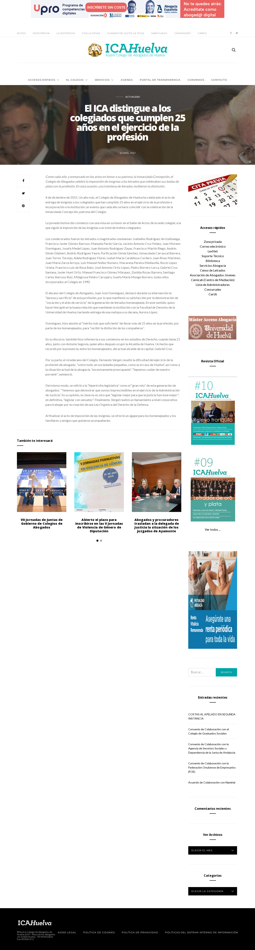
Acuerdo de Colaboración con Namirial (211, 782)
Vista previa (41, 33)
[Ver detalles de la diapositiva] (127, 9)
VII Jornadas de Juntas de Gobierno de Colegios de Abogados (42, 523)
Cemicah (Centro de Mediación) (212, 280)
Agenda (127, 79)
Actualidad (132, 96)
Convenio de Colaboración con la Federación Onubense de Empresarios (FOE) (212, 767)
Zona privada (213, 241)
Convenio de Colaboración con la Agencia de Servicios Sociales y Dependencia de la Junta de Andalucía (211, 748)
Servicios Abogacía (213, 265)
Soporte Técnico (213, 256)
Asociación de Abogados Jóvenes (212, 275)
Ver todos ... (213, 529)
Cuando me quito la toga (125, 33)
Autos (21, 33)
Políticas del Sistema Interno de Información (201, 932)
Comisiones (182, 33)
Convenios (195, 79)
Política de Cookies (99, 932)
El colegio (75, 79)
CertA (213, 294)
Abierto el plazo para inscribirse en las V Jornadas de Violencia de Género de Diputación (99, 525)
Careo (202, 33)
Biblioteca (213, 261)
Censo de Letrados (212, 270)
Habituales (159, 33)
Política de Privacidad (140, 932)
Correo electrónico (213, 246)
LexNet (213, 251)
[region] (127, 9)
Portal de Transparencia (160, 79)
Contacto (219, 79)
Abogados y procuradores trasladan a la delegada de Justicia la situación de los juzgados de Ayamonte (156, 525)
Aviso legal (67, 932)
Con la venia (91, 33)
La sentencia (66, 33)
